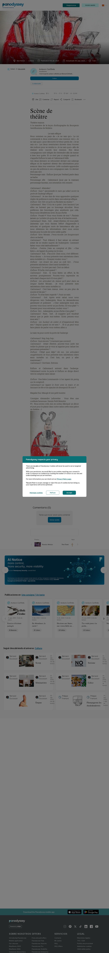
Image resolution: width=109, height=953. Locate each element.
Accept (69, 493)
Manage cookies (36, 493)
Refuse (52, 493)
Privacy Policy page (64, 479)
